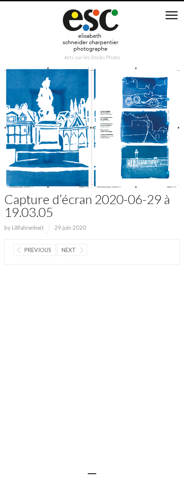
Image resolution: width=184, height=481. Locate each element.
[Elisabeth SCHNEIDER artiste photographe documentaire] (92, 31)
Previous (37, 250)
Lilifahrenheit (28, 227)
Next (69, 250)
